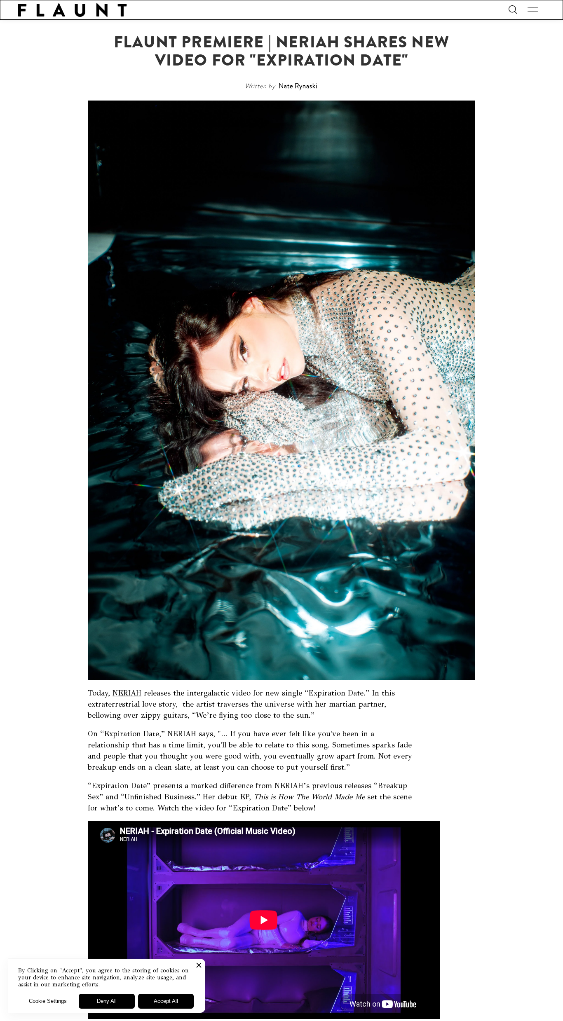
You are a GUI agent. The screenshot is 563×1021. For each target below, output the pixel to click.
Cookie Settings (48, 1001)
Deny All (107, 1001)
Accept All (166, 1001)
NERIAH (127, 693)
